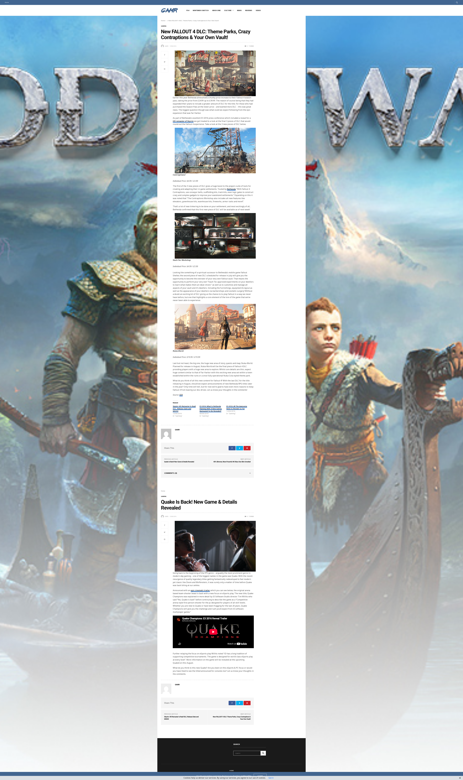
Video (258, 10)
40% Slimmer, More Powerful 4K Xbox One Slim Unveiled (232, 462)
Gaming (163, 26)
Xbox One (216, 10)
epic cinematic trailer (200, 590)
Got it (271, 778)
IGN (181, 394)
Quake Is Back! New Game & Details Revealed (179, 462)
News (239, 10)
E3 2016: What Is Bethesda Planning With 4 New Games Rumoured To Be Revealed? (211, 408)
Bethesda (231, 189)
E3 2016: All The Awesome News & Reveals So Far (236, 407)
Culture (227, 10)
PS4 (187, 10)
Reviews (248, 10)
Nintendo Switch (201, 10)
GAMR (166, 46)
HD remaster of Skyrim (183, 121)
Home (7, 2)
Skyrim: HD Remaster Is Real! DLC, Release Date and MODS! (184, 408)
